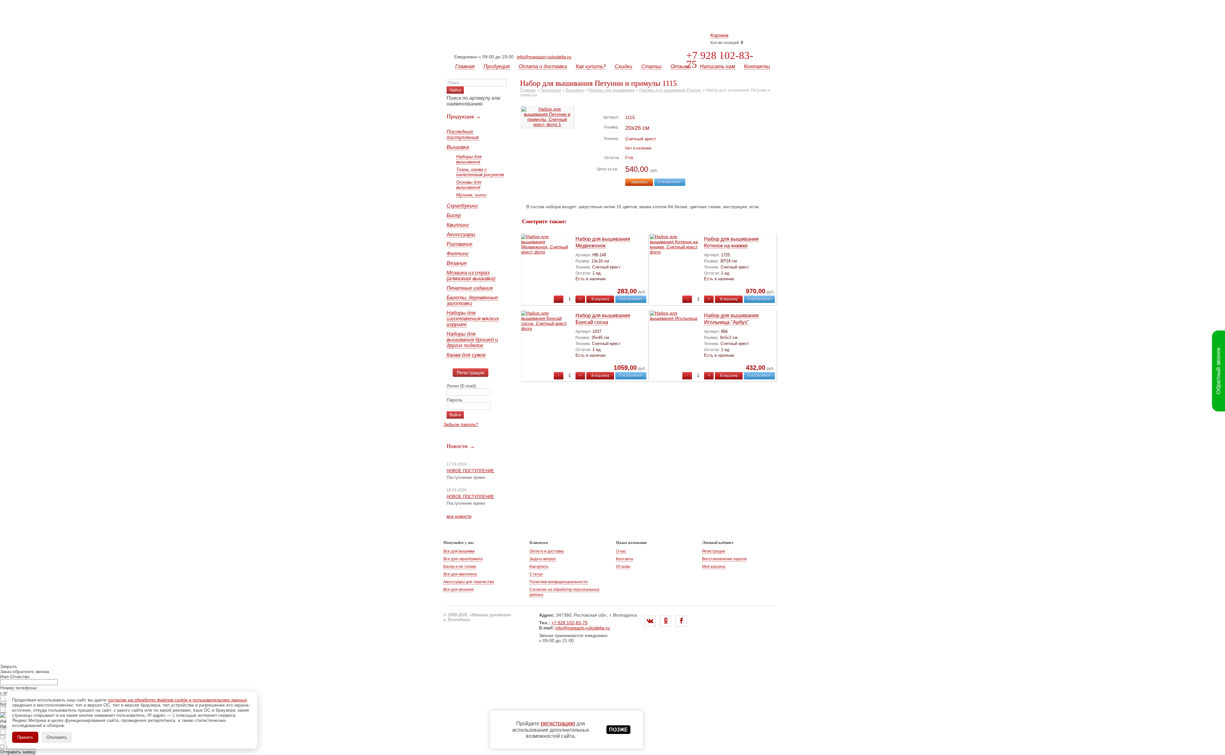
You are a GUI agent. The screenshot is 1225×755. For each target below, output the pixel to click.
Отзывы (681, 66)
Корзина (719, 35)
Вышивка (458, 147)
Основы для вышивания (468, 185)
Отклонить (57, 737)
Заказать (639, 182)
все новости (459, 516)
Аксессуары (461, 234)
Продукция (497, 66)
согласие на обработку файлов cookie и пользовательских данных (177, 699)
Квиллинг (458, 225)
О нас (621, 551)
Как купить (539, 566)
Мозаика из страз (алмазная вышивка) (471, 275)
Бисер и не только (459, 566)
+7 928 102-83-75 (719, 60)
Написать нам (717, 66)
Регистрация (470, 372)
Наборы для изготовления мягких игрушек (473, 318)
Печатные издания (470, 288)
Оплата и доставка (543, 66)
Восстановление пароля (724, 559)
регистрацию (558, 723)
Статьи (651, 66)
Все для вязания (458, 589)
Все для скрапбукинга (463, 559)
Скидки (623, 66)
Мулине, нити (471, 194)
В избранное (669, 182)
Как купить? (591, 66)
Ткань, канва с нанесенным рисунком (480, 172)
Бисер (454, 215)
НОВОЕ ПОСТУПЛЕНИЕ (470, 470)
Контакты (757, 66)
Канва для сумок (466, 355)
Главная (465, 66)
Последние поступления (463, 134)
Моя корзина (713, 566)
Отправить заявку (18, 752)
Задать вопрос (543, 559)
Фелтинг (458, 253)
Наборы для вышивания (468, 159)
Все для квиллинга (460, 574)
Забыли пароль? (460, 424)
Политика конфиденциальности (559, 582)
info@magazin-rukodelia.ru (544, 56)
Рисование (459, 244)
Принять (25, 737)
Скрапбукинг (462, 206)
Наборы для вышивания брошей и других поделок (472, 339)
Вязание (457, 263)
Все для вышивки (459, 551)
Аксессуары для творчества (468, 582)
